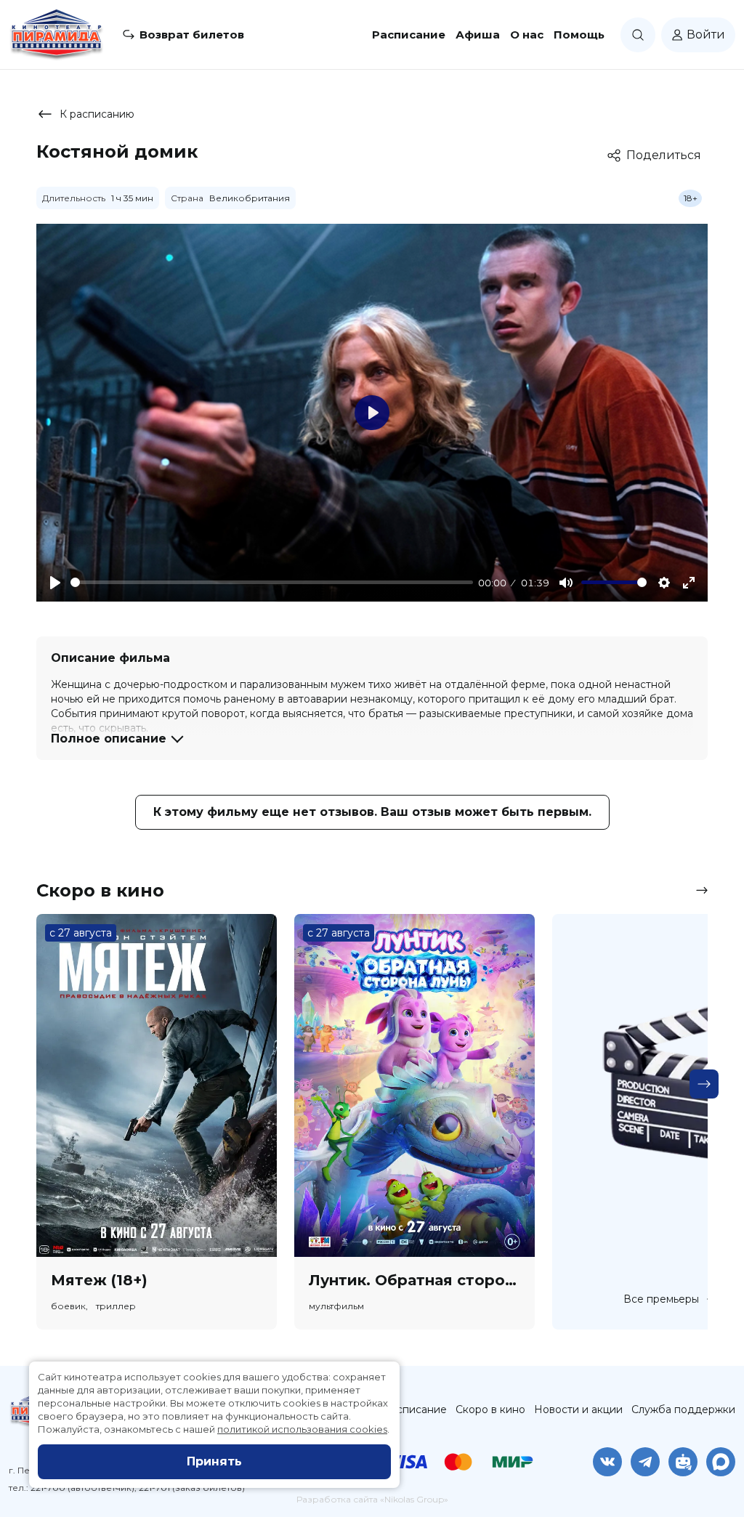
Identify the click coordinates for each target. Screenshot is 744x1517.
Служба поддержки (683, 1409)
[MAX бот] (720, 1461)
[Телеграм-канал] (645, 1461)
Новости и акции (578, 1409)
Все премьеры (661, 1299)
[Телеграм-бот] (683, 1461)
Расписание (408, 34)
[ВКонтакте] (607, 1461)
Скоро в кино (490, 1409)
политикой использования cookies (302, 1429)
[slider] (271, 582)
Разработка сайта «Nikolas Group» (372, 1499)
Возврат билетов (192, 34)
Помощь (579, 34)
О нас (526, 34)
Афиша (478, 34)
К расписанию (97, 114)
